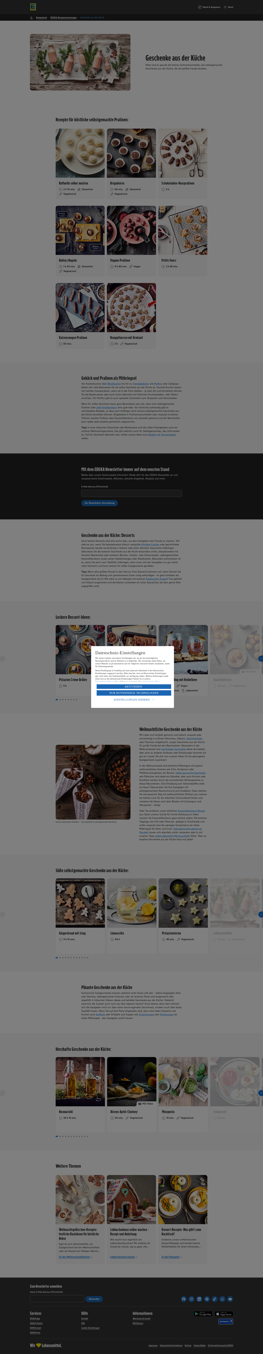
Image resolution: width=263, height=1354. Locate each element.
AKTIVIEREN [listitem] (133, 686)
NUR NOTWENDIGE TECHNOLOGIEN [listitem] (133, 692)
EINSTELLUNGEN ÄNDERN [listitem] (132, 699)
